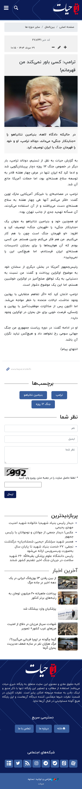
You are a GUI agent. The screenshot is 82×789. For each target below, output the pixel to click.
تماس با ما (24, 729)
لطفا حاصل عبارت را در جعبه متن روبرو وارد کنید (48, 478)
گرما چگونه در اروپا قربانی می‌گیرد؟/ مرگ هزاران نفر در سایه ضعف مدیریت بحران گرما (31, 643)
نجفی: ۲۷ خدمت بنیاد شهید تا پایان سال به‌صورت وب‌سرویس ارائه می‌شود (44, 548)
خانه (59, 729)
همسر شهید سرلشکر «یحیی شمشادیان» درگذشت (38, 541)
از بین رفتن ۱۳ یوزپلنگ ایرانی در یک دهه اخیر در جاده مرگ (32, 580)
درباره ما (44, 729)
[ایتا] (64, 764)
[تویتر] (18, 764)
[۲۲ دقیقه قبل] (68, 644)
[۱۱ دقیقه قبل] (68, 582)
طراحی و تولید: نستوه (39, 779)
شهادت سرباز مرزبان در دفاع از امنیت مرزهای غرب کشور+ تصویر (31, 626)
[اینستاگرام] (36, 764)
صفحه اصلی (66, 27)
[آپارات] (73, 764)
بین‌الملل (50, 27)
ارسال (10, 494)
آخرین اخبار (65, 570)
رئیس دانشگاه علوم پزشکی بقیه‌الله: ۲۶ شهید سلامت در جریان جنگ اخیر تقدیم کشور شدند (41, 558)
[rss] (27, 764)
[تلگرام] (46, 764)
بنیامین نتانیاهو (33, 395)
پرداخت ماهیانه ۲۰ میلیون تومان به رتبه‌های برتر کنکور (32, 595)
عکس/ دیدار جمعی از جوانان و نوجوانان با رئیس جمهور (39, 534)
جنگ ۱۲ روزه (43, 404)
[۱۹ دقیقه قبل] (68, 598)
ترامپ (59, 395)
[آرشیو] (9, 764)
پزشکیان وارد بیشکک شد (39, 609)
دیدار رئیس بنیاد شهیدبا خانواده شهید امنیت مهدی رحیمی (41, 525)
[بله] (55, 764)
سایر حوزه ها (32, 27)
